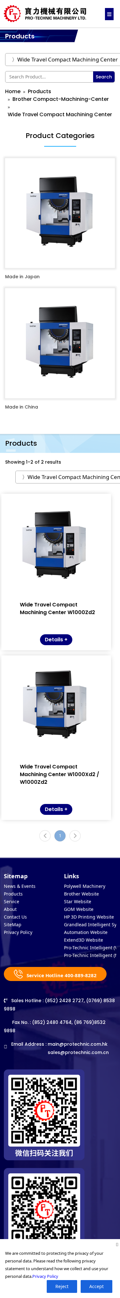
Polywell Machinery (84, 886)
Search (104, 77)
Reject (61, 1286)
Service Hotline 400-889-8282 (61, 975)
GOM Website (78, 909)
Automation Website (86, 932)
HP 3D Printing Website (89, 917)
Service (11, 901)
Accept (96, 1286)
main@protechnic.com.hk (78, 1044)
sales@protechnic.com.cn (78, 1052)
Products (39, 91)
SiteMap (12, 924)
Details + (56, 639)
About (10, 909)
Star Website (77, 901)
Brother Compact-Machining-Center (60, 99)
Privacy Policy (18, 932)
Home (12, 91)
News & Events (20, 886)
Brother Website (81, 894)
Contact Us (15, 917)
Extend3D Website (83, 940)
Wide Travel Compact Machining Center (60, 114)
